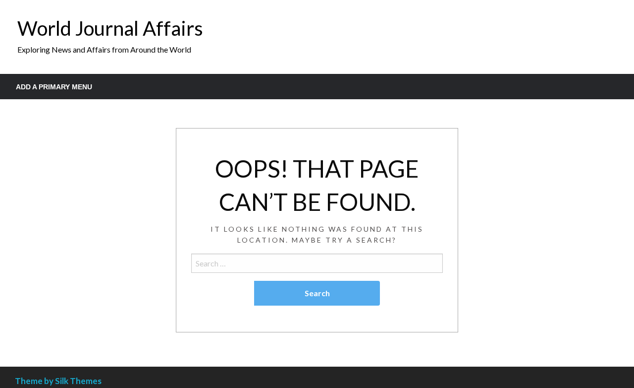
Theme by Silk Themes (58, 381)
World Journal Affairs (110, 28)
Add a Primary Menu (54, 87)
